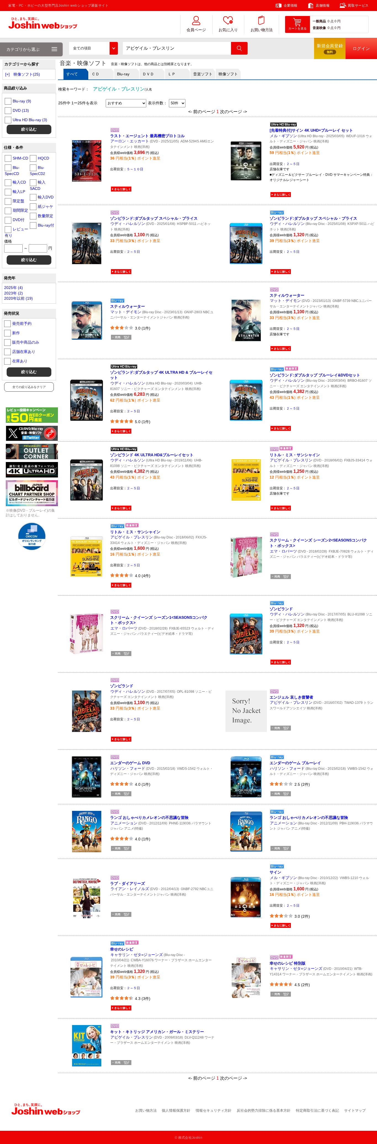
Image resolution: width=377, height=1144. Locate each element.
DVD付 (19, 219)
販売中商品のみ (25, 342)
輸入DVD (46, 197)
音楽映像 (319, 28)
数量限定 (45, 216)
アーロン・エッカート (129, 141)
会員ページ (196, 30)
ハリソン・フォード (127, 768)
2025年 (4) (13, 287)
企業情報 (291, 5)
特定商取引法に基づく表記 (317, 1110)
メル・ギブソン (283, 136)
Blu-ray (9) (22, 101)
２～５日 (292, 164)
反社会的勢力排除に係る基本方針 (264, 1110)
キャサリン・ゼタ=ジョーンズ (136, 954)
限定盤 (18, 201)
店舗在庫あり (23, 351)
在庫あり (20, 361)
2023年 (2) (13, 293)
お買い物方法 (262, 30)
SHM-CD (20, 158)
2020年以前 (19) (18, 298)
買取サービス (358, 5)
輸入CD (19, 182)
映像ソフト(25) (27, 74)
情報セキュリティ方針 (214, 1110)
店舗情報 (323, 5)
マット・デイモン (125, 312)
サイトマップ (355, 1110)
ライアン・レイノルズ (129, 888)
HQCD (43, 158)
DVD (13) (21, 110)
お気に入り (228, 30)
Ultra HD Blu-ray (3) (30, 120)
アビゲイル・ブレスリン (291, 460)
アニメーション (123, 823)
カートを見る (297, 28)
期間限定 (20, 210)
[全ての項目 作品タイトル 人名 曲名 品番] (93, 48)
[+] (7, 74)
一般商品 (319, 21)
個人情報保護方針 (176, 1110)
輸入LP (19, 191)
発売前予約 (21, 323)
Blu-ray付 (46, 225)
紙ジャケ (45, 206)
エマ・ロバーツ (283, 551)
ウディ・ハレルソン (127, 223)
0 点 (331, 21)
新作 (16, 333)
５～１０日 (135, 169)
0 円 (337, 21)
